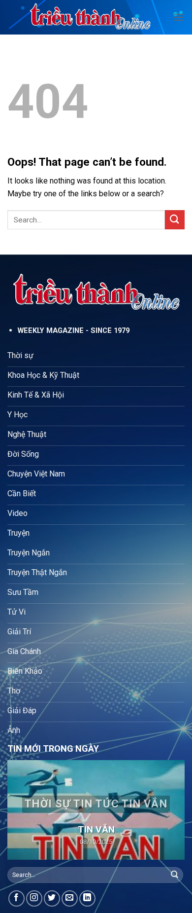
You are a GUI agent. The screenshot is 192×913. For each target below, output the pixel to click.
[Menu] (179, 17)
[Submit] (175, 219)
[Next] (169, 810)
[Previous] (23, 810)
